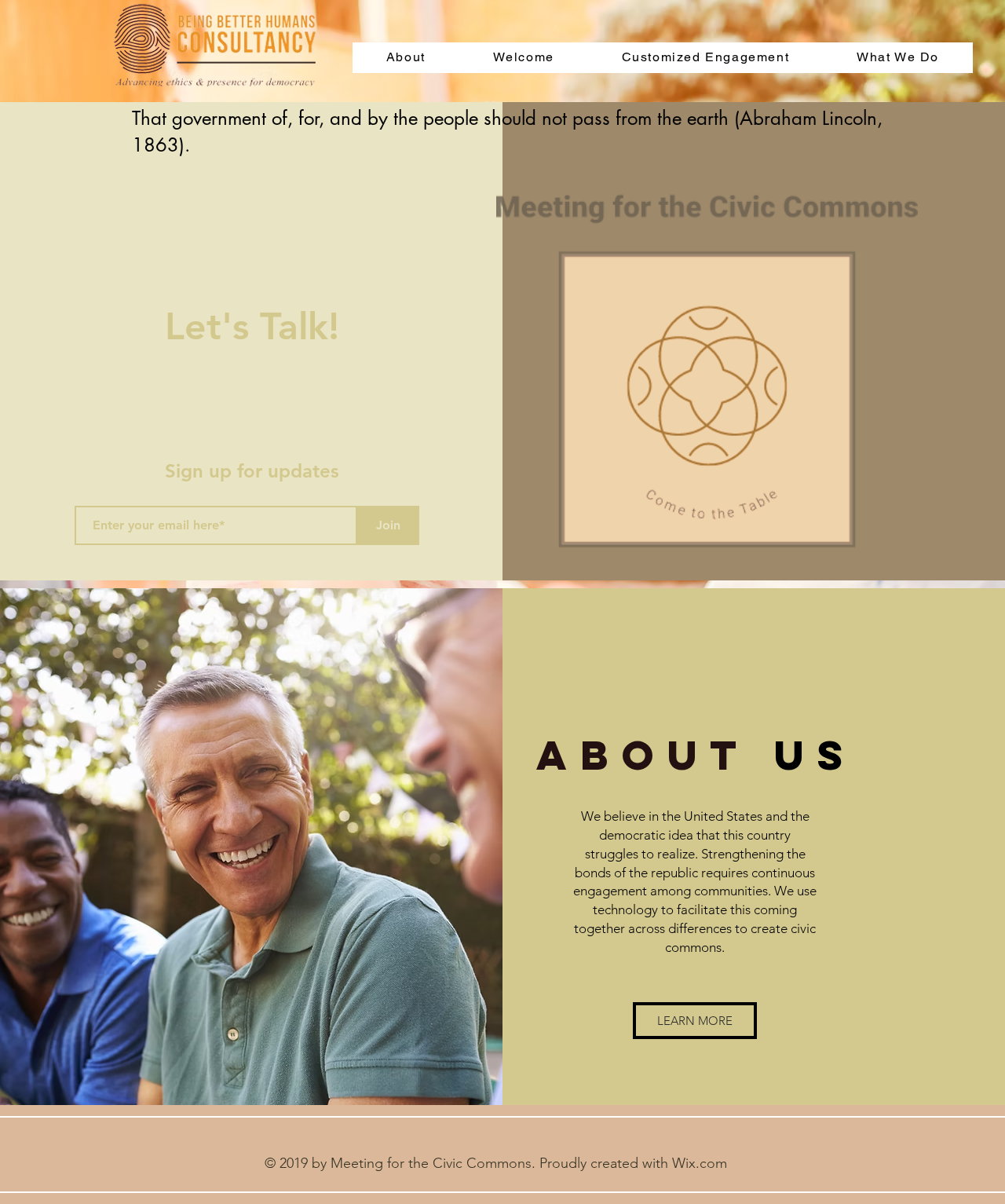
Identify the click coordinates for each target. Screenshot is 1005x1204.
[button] (695, 1020)
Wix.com (699, 1163)
